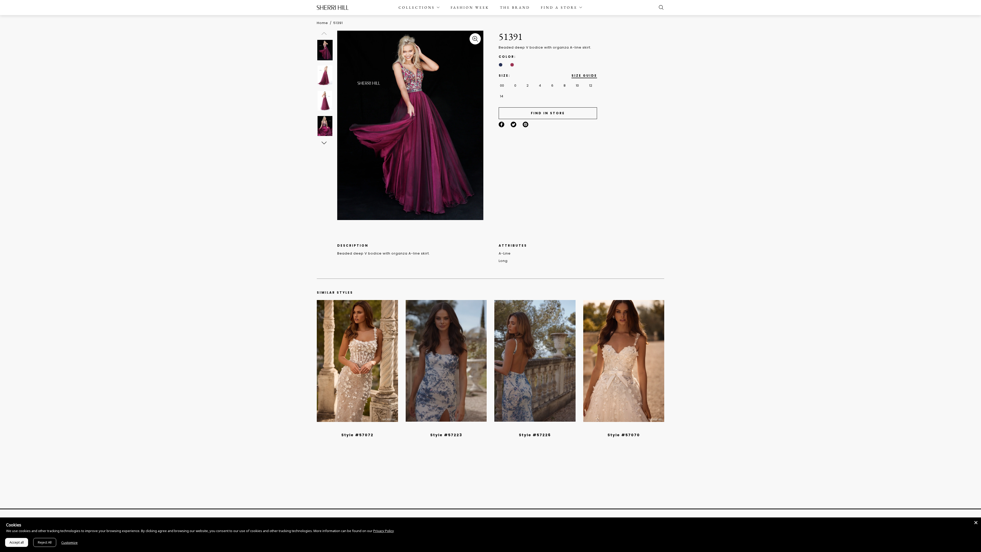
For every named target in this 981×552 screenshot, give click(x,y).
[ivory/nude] (363, 428)
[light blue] (355, 428)
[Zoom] (475, 38)
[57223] (446, 361)
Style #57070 (624, 435)
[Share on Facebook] (501, 124)
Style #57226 (535, 435)
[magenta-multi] (512, 65)
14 (501, 96)
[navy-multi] (501, 65)
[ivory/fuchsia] (448, 428)
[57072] (357, 361)
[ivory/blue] (444, 428)
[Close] (975, 522)
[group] (325, 50)
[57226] (535, 361)
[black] (351, 428)
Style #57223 (446, 435)
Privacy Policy (383, 530)
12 (590, 85)
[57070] (623, 361)
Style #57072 (357, 435)
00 (502, 85)
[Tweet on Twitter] (513, 124)
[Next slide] (323, 143)
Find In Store (548, 113)
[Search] (660, 7)
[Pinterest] (525, 124)
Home (322, 22)
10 (577, 85)
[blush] (359, 428)
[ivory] (618, 428)
